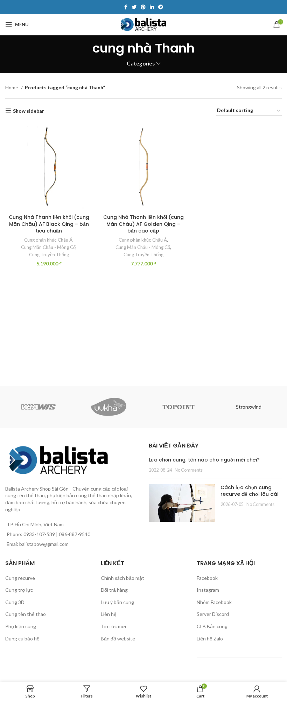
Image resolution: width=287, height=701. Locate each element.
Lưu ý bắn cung (117, 602)
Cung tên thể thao (25, 614)
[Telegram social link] (160, 7)
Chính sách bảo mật (122, 578)
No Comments (189, 470)
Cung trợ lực (19, 590)
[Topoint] (179, 406)
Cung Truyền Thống (49, 254)
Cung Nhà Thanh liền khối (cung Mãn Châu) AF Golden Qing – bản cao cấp (143, 224)
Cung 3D (14, 602)
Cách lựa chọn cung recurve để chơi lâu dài (249, 491)
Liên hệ (109, 614)
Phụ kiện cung (20, 626)
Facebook (207, 578)
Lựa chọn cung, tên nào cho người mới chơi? (204, 459)
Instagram (208, 590)
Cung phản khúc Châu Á (48, 240)
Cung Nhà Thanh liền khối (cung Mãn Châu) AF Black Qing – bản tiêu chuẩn (49, 224)
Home (12, 87)
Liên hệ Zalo (210, 638)
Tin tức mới (113, 626)
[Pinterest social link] (143, 7)
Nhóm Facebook (214, 602)
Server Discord (213, 614)
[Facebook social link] (126, 7)
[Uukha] (109, 406)
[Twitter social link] (134, 7)
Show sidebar (28, 110)
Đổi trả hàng (114, 590)
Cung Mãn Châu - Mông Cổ (48, 247)
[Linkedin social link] (152, 7)
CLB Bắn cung (212, 626)
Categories (141, 63)
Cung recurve (20, 578)
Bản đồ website (118, 638)
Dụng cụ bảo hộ (22, 638)
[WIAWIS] (39, 406)
